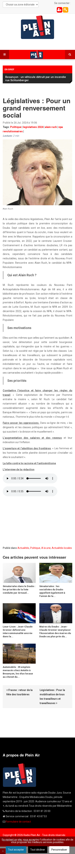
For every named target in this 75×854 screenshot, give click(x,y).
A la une (46, 547)
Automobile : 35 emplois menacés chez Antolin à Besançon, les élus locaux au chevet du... (18, 672)
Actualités (23, 547)
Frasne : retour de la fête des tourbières (19, 692)
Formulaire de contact (18, 821)
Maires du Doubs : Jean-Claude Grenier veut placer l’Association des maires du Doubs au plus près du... (55, 631)
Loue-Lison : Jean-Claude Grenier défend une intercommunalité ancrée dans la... (18, 631)
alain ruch (51, 127)
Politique (15, 127)
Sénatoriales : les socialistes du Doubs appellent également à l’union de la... (52, 591)
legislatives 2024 (33, 127)
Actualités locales (62, 547)
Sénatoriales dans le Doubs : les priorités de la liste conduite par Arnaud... (19, 589)
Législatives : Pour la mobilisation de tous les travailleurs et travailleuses (52, 697)
